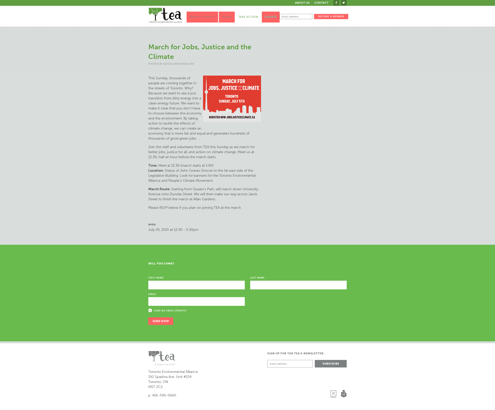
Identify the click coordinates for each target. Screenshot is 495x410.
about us (302, 2)
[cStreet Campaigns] (334, 384)
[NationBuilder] (343, 384)
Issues (227, 17)
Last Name (257, 277)
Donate (271, 17)
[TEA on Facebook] (336, 3)
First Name (156, 277)
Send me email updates (170, 310)
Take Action (248, 17)
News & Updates (202, 17)
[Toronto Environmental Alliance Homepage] (165, 15)
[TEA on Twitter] (344, 3)
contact (321, 2)
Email (152, 294)
